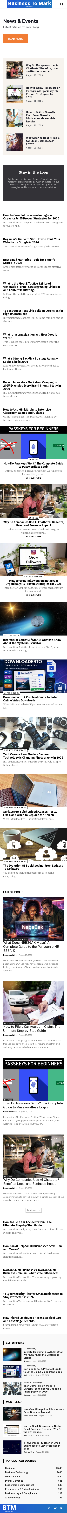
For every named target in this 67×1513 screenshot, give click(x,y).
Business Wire (33, 478)
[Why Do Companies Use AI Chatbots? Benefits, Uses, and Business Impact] (15, 70)
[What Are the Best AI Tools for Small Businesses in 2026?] (15, 142)
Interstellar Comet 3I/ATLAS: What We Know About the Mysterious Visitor (32, 641)
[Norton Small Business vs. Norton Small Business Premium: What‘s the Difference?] (12, 1430)
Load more (32, 1210)
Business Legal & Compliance (16, 1023)
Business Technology (15, 750)
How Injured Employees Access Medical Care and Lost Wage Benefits (32, 1319)
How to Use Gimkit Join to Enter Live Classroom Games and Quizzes (27, 411)
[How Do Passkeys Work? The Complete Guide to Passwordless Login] (33, 442)
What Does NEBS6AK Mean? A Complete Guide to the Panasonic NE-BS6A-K (31, 947)
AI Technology (11, 636)
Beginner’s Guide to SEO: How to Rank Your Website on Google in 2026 (31, 240)
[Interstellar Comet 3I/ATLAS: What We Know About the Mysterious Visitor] (33, 619)
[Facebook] (44, 1508)
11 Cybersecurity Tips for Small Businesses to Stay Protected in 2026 (33, 1295)
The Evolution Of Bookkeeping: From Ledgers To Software (33, 867)
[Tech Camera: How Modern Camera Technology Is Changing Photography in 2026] (33, 733)
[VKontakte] (55, 1508)
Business (33, 459)
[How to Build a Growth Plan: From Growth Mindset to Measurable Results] (15, 118)
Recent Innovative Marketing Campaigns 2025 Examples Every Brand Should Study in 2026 (32, 386)
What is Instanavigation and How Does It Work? (30, 336)
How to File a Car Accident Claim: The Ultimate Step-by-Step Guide (31, 1029)
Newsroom (27, 1361)
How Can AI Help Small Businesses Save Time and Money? (33, 1247)
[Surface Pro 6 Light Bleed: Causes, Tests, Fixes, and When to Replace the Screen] (33, 790)
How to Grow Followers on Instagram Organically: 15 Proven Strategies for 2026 (43, 92)
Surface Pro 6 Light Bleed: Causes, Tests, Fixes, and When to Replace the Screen (30, 813)
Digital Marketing (33, 577)
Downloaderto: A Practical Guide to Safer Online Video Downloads (30, 698)
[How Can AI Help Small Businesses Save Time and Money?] (12, 1414)
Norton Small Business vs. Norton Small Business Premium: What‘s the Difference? (31, 1271)
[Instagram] (49, 1508)
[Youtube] (61, 1508)
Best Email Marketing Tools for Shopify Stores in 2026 (29, 261)
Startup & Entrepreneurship (15, 939)
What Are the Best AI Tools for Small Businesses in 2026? (43, 141)
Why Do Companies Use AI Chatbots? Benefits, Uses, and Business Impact (43, 68)
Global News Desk (30, 1415)
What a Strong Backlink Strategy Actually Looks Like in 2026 (30, 360)
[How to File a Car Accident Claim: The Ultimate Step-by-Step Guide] (33, 1003)
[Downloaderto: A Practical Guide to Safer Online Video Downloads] (33, 676)
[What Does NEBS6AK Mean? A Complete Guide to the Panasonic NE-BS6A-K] (33, 919)
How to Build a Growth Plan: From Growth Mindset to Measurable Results (40, 116)
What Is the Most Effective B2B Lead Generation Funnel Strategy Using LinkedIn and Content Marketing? (31, 287)
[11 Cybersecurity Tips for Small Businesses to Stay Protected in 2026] (12, 1447)
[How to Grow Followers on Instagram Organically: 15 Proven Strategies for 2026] (15, 94)
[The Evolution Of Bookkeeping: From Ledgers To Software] (33, 844)
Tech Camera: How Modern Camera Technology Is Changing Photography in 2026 (33, 756)
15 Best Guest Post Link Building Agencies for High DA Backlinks (33, 312)
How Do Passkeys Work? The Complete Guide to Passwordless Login (33, 465)
